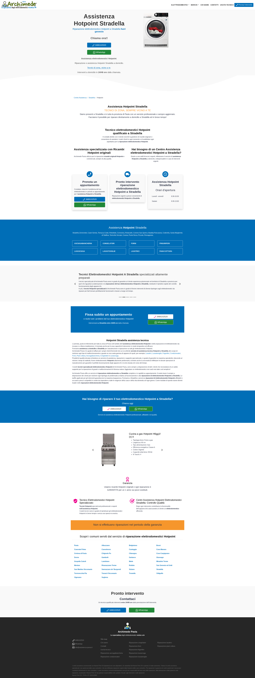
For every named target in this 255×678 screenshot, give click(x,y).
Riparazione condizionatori (110, 657)
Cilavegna (133, 553)
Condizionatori (175, 353)
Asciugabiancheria (93, 356)
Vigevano (77, 577)
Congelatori (104, 356)
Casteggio (133, 549)
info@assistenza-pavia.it (83, 647)
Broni (158, 545)
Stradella (92, 98)
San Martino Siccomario (83, 569)
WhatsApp (100, 52)
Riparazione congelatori (137, 642)
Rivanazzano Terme (109, 565)
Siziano (132, 569)
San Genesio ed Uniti (164, 565)
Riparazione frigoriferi (136, 649)
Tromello (132, 573)
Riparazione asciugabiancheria (112, 653)
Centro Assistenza (80, 98)
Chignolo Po (106, 553)
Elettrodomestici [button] (179, 5)
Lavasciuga (114, 356)
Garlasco (132, 557)
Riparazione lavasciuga (137, 653)
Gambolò (105, 557)
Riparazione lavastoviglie (138, 657)
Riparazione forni (135, 646)
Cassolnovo (106, 549)
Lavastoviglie (157, 353)
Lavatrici (149, 353)
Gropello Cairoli (80, 561)
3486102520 (100, 45)
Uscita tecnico (227, 5)
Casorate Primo (80, 549)
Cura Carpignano (162, 553)
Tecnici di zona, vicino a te (98, 68)
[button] (75, 284)
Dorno (76, 557)
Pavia (76, 545)
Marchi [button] (194, 5)
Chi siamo (205, 5)
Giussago (160, 557)
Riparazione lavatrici (164, 642)
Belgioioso (133, 545)
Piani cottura (81, 356)
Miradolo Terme (162, 561)
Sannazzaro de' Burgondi (111, 569)
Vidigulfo (159, 573)
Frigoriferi (166, 353)
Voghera (105, 577)
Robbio (132, 565)
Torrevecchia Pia (80, 573)
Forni (74, 356)
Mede (131, 561)
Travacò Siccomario (109, 573)
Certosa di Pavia (80, 553)
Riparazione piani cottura (166, 646)
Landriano (105, 561)
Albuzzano (106, 545)
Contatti (214, 5)
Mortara (77, 565)
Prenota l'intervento (245, 5)
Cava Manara (161, 549)
